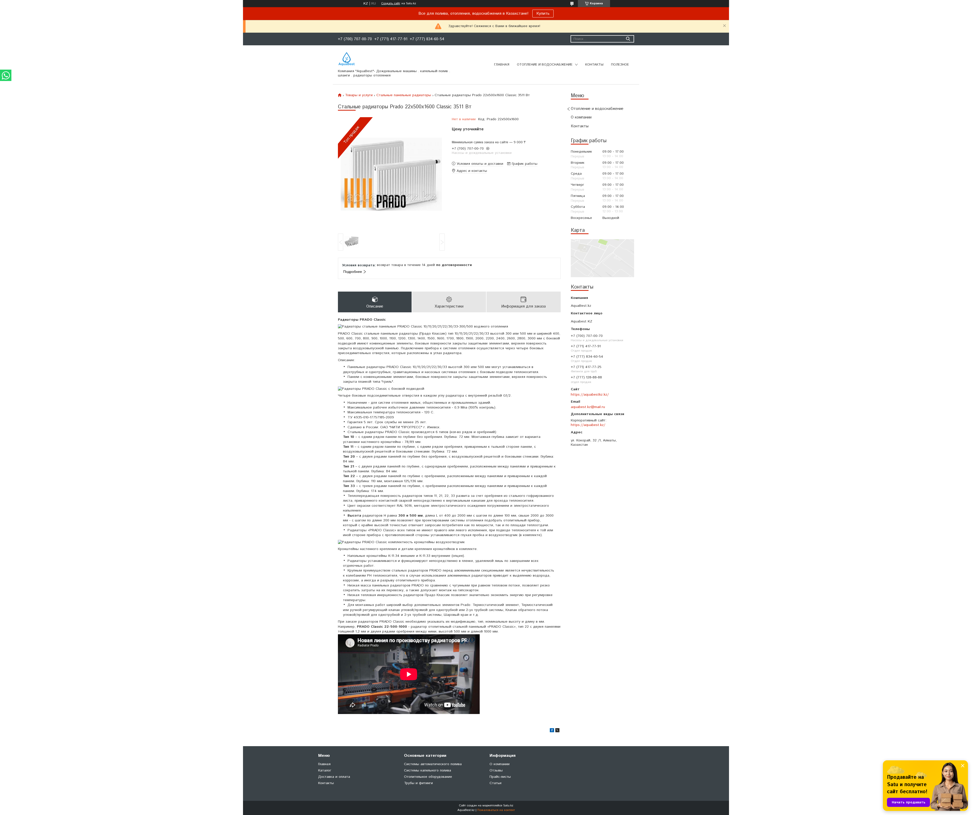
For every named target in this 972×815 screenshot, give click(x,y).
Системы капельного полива (427, 770)
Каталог (324, 770)
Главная (501, 64)
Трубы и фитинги (418, 783)
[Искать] (628, 39)
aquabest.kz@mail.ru (588, 407)
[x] (557, 731)
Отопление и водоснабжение (545, 64)
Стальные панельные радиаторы (403, 95)
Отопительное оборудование (428, 776)
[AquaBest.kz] (346, 59)
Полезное (620, 64)
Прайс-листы (500, 776)
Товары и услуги (359, 95)
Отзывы (496, 770)
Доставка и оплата (334, 776)
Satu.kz (508, 805)
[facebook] (552, 731)
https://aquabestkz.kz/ (590, 394)
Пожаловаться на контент (496, 810)
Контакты (594, 64)
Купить (543, 13)
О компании (581, 117)
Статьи (495, 783)
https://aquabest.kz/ (588, 424)
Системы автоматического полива (433, 764)
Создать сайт (390, 3)
